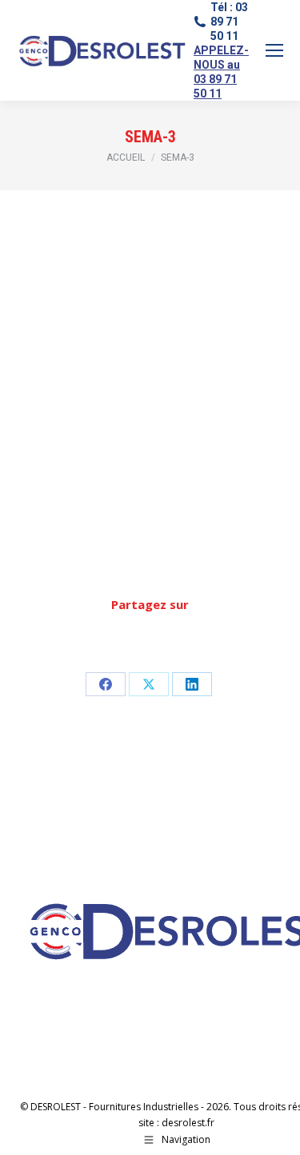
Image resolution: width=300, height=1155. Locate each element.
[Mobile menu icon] (274, 50)
